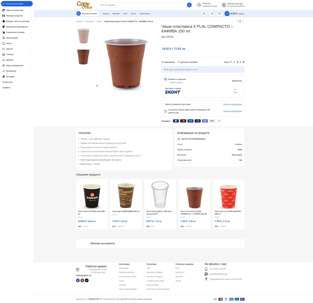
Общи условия (152, 285)
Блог (177, 268)
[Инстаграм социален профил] (82, 280)
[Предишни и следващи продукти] (237, 21)
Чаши (98, 21)
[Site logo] (84, 4)
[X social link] (234, 62)
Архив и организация (128, 289)
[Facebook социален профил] (231, 62)
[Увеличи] (97, 86)
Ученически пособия (127, 276)
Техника (122, 285)
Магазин (179, 276)
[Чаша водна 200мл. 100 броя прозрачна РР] (160, 195)
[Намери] (189, 5)
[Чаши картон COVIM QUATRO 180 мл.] (229, 195)
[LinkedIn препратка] (240, 62)
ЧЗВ (148, 268)
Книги (121, 281)
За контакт (180, 272)
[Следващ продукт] (243, 21)
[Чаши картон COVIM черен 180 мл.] (92, 195)
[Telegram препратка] (243, 62)
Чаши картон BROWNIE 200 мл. (126, 211)
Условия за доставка (155, 281)
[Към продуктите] (240, 21)
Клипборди (123, 268)
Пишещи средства (126, 272)
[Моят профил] (204, 13)
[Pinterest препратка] (237, 62)
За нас (178, 281)
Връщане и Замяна (154, 272)
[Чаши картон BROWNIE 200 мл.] (126, 195)
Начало (79, 21)
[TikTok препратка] (87, 280)
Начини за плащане (154, 276)
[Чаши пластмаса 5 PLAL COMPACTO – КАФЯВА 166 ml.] (194, 195)
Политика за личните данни (158, 289)
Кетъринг (89, 21)
